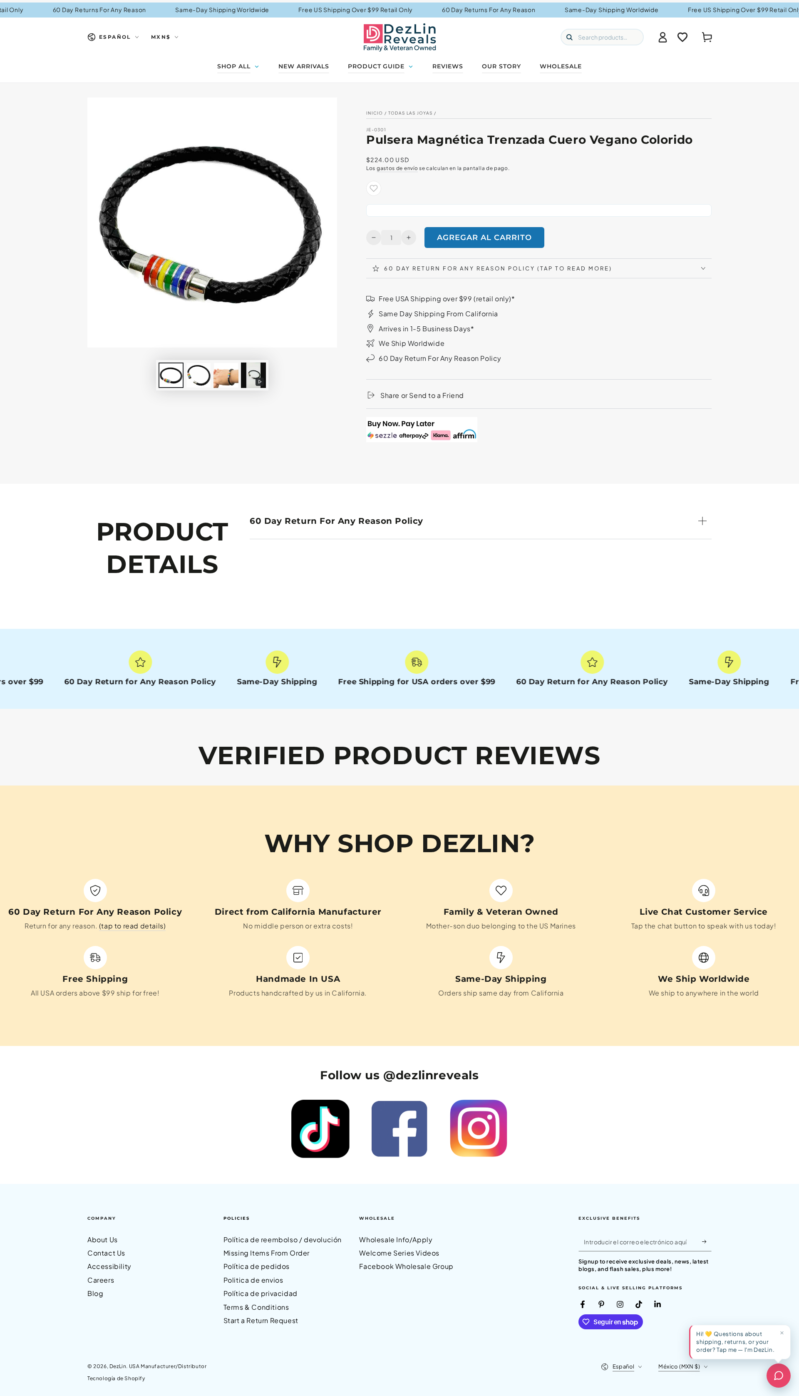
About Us (102, 1239)
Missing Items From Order (266, 1252)
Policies (236, 1218)
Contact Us (106, 1252)
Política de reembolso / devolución (282, 1239)
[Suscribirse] (707, 1242)
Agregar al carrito (484, 237)
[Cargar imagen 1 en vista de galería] (171, 375)
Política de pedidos (256, 1266)
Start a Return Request (260, 1320)
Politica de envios (253, 1280)
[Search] (569, 37)
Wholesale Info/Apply (395, 1239)
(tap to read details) (132, 925)
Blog (95, 1293)
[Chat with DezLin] (779, 1375)
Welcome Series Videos (399, 1252)
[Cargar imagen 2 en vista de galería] (198, 375)
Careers (100, 1280)
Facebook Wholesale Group (406, 1266)
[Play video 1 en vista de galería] (253, 375)
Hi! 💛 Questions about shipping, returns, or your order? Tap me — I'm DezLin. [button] (735, 1341)
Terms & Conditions (256, 1307)
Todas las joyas (410, 112)
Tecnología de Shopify (116, 1378)
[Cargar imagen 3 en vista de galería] (225, 375)
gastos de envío (397, 168)
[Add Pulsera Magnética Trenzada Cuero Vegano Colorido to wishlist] (373, 188)
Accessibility (109, 1266)
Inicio (374, 112)
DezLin (118, 1366)
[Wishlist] (682, 37)
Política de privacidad (260, 1293)
